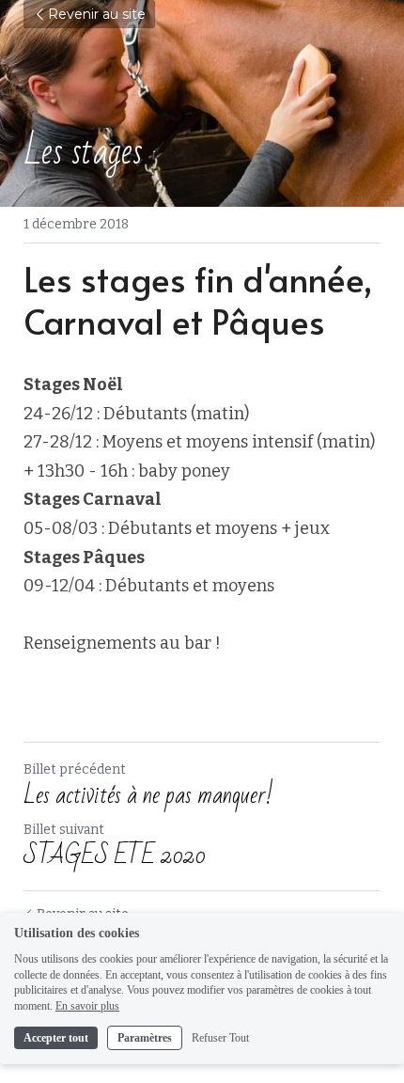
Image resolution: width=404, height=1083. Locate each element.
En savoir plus (87, 1005)
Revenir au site (97, 14)
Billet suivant (63, 830)
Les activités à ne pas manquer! (148, 795)
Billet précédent (74, 769)
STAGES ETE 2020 (114, 855)
